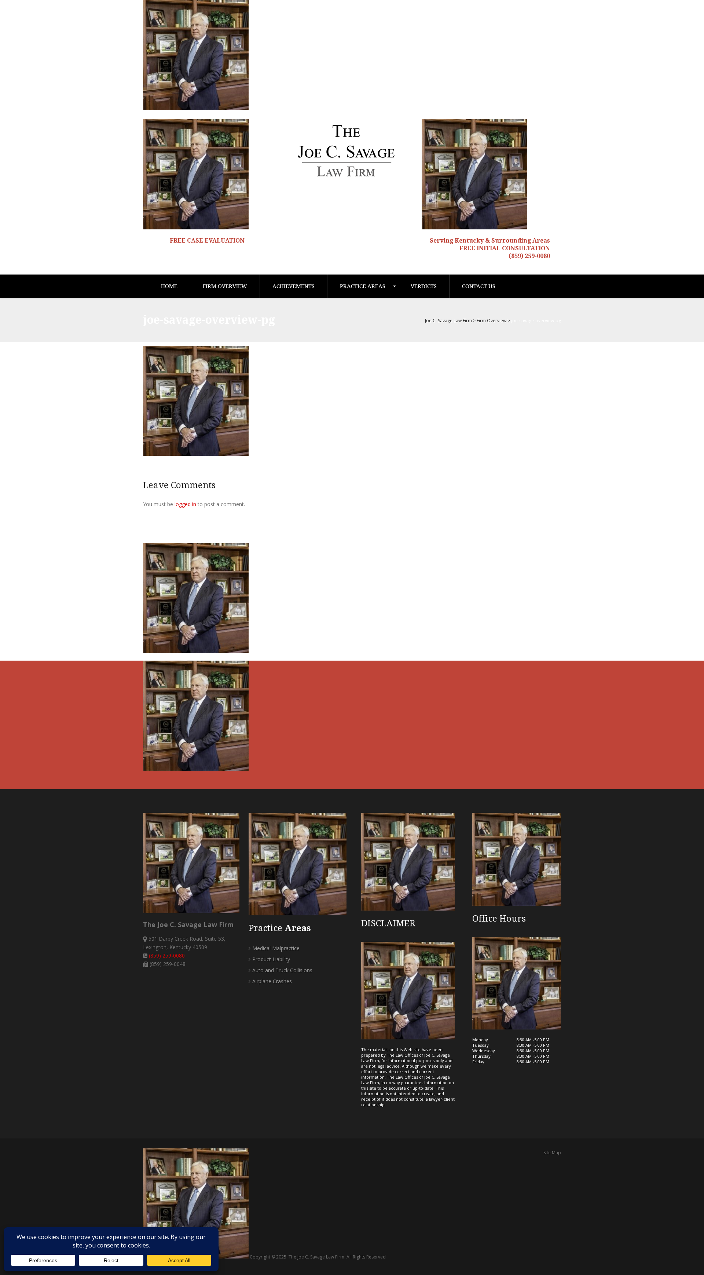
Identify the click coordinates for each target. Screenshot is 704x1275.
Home (169, 286)
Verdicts (424, 286)
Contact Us (478, 286)
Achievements (293, 286)
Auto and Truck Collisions (282, 970)
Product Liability (271, 959)
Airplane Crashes (272, 981)
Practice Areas (362, 286)
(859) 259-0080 (529, 256)
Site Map (552, 1152)
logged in (185, 504)
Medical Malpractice (276, 948)
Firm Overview (225, 286)
